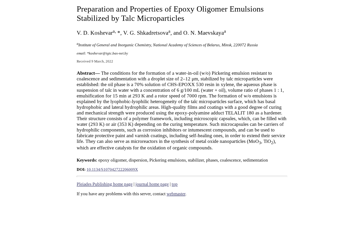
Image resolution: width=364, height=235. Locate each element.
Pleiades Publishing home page (104, 184)
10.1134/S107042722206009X (112, 169)
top (175, 184)
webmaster (176, 193)
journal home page (152, 184)
